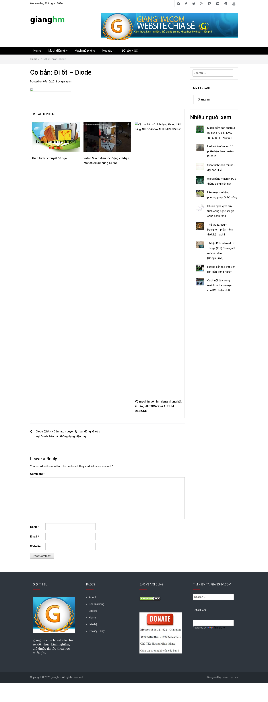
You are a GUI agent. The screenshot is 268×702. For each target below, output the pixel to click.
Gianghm (204, 99)
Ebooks (93, 610)
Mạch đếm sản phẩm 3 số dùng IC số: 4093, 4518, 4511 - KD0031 (221, 132)
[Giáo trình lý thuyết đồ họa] (56, 137)
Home (37, 50)
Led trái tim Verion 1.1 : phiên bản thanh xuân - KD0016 (221, 151)
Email (34, 536)
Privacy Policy (97, 631)
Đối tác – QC (130, 50)
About (92, 597)
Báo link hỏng (96, 604)
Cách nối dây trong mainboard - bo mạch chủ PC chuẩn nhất (220, 285)
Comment (37, 473)
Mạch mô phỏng (85, 50)
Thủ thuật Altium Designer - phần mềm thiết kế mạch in (220, 229)
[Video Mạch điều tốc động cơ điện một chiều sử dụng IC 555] (107, 137)
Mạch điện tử (56, 50)
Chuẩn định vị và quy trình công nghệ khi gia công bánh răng (220, 211)
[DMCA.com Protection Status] (150, 598)
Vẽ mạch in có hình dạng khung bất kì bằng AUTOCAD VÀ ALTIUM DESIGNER (158, 406)
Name (35, 526)
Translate (219, 627)
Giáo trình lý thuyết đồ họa (49, 158)
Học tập (107, 50)
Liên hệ (93, 624)
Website (35, 546)
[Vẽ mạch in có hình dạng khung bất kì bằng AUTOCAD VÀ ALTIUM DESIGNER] (159, 258)
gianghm (66, 81)
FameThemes (230, 677)
